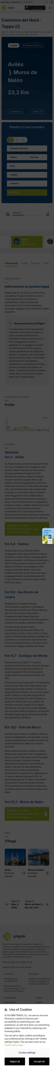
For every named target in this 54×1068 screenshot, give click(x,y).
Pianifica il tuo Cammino (47, 533)
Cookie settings (27, 1052)
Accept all (39, 1061)
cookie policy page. (14, 1045)
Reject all (15, 1061)
